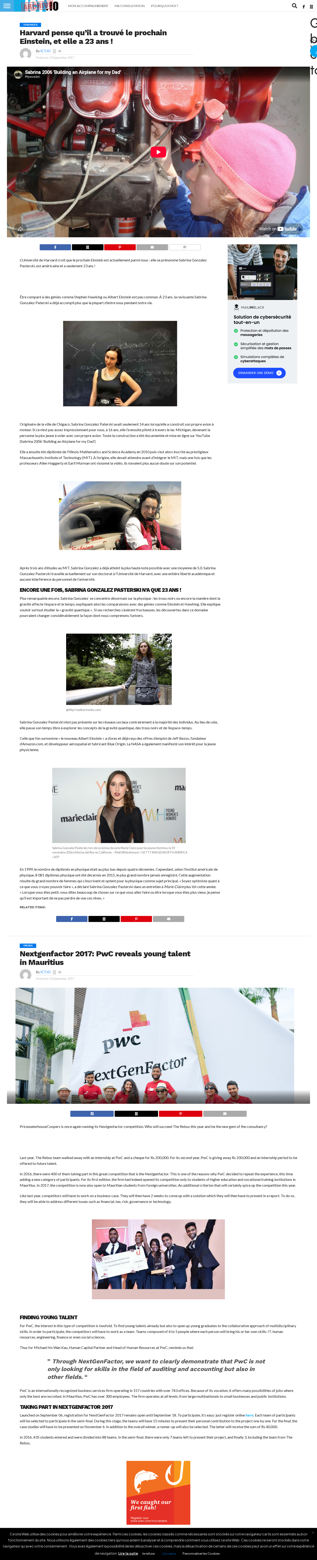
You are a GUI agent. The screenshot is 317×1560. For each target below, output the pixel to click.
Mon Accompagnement (88, 6)
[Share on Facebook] (55, 246)
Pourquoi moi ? (164, 6)
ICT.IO (45, 51)
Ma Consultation (130, 6)
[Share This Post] (87, 246)
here (249, 1415)
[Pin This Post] (120, 246)
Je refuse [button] (148, 1553)
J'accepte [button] (169, 1553)
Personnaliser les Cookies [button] (201, 1553)
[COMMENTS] (185, 246)
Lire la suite (128, 1553)
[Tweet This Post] (136, 1113)
